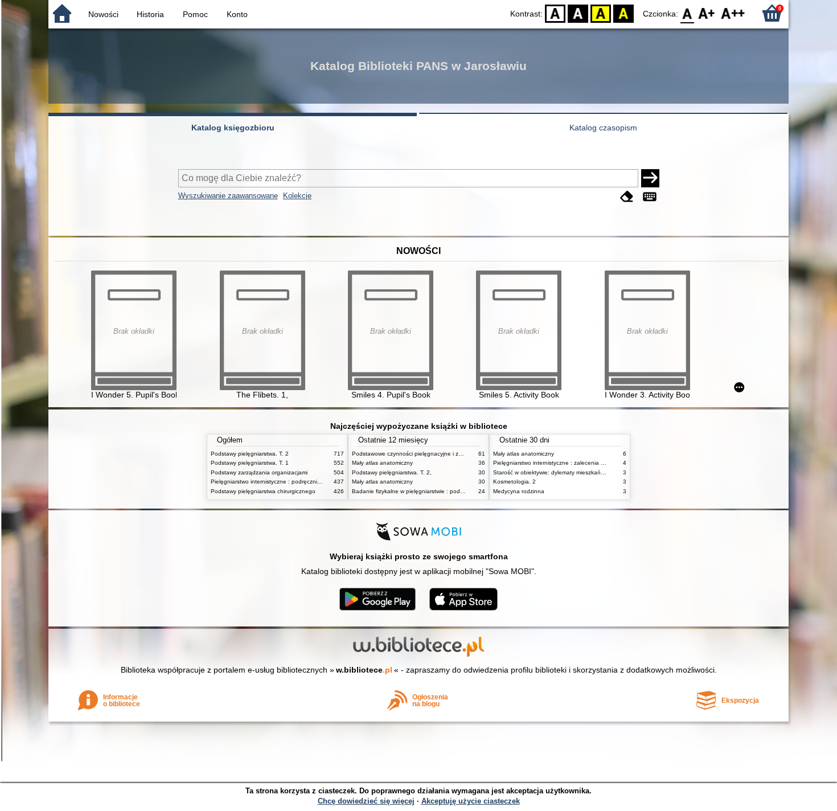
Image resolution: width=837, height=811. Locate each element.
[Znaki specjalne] (650, 197)
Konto (237, 14)
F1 (706, 13)
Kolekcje (297, 195)
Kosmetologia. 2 (514, 481)
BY (623, 13)
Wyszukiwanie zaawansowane (228, 195)
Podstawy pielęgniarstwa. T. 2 (250, 453)
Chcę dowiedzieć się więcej (366, 801)
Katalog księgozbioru (232, 127)
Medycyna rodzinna (518, 491)
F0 (687, 13)
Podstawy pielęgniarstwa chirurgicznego (263, 491)
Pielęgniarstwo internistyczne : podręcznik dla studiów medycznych (298, 481)
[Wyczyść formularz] (627, 197)
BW (578, 13)
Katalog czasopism (603, 127)
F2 (733, 13)
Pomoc (195, 14)
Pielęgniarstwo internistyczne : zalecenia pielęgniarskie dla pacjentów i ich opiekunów (605, 463)
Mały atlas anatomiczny (382, 463)
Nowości (103, 14)
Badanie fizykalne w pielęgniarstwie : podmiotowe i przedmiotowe (437, 491)
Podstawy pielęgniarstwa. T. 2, (392, 472)
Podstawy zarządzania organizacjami (259, 472)
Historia (150, 14)
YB (600, 13)
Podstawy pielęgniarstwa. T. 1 (250, 463)
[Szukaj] (650, 178)
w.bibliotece (364, 669)
